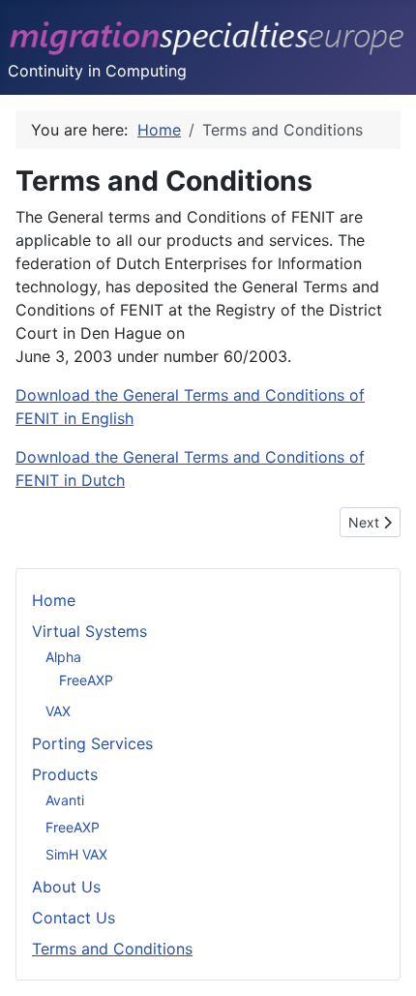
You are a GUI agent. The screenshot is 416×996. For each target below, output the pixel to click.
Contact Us (73, 917)
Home (53, 600)
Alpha (63, 657)
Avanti (64, 800)
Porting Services (92, 743)
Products (65, 774)
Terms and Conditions (112, 948)
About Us (66, 886)
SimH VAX (76, 854)
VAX (58, 711)
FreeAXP (86, 680)
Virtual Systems (89, 631)
